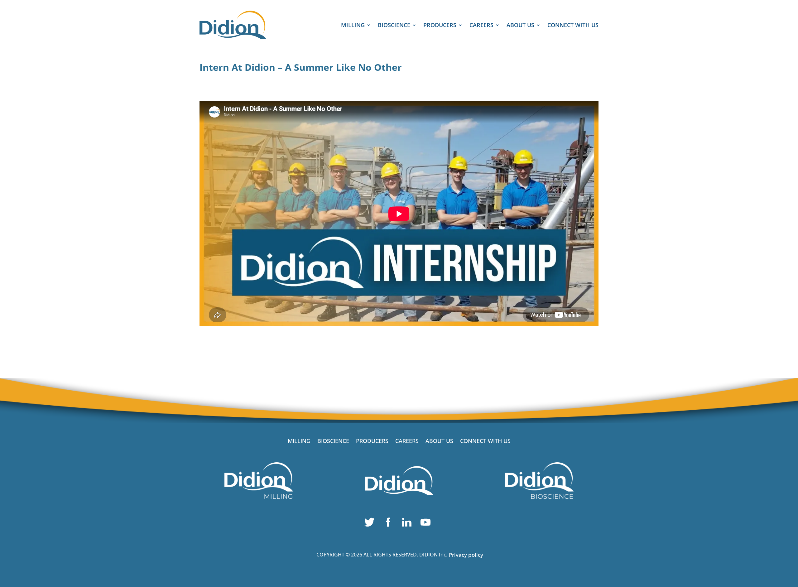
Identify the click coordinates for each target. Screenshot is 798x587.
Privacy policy (466, 554)
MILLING (353, 26)
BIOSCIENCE (394, 26)
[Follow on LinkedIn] (408, 524)
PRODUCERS (439, 26)
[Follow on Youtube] (427, 524)
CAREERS (481, 26)
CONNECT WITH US (572, 26)
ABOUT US (520, 26)
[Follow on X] (371, 524)
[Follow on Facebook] (390, 524)
